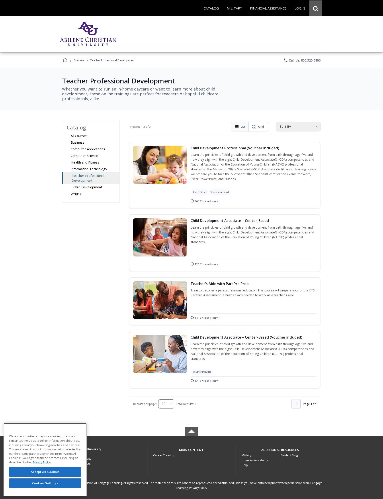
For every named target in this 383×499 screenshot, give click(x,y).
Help (245, 465)
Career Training (163, 455)
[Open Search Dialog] (315, 8)
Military (246, 455)
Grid (261, 127)
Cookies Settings (45, 483)
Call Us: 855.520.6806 (301, 60)
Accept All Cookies (45, 472)
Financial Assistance (255, 460)
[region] (45, 459)
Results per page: (145, 404)
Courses (79, 60)
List (243, 127)
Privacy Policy (198, 488)
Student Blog (289, 455)
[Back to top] (191, 452)
